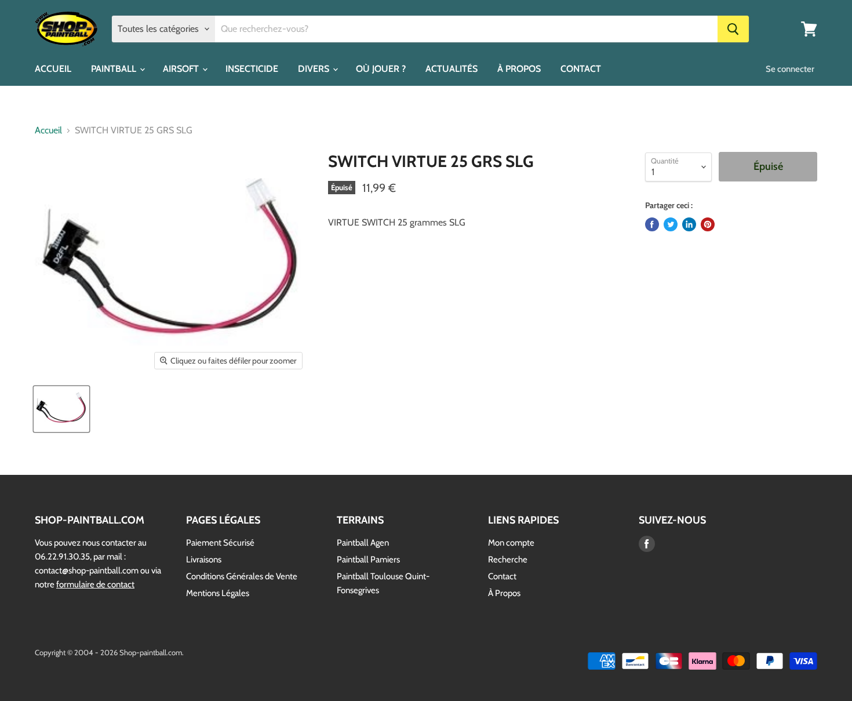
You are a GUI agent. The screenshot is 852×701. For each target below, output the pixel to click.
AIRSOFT (182, 68)
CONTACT (580, 68)
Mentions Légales (217, 593)
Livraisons (203, 559)
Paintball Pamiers (368, 559)
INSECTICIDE (251, 68)
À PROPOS (519, 68)
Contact (502, 576)
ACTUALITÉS (451, 68)
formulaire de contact (95, 584)
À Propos (504, 593)
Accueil (48, 130)
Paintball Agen (363, 542)
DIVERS (315, 68)
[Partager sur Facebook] (652, 224)
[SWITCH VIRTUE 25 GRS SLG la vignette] (61, 409)
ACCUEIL (53, 68)
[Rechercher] (733, 29)
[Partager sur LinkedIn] (689, 224)
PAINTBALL (115, 68)
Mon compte (511, 542)
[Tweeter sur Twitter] (671, 224)
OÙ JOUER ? (381, 68)
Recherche (507, 559)
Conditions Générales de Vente (241, 576)
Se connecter (790, 69)
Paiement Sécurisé (220, 542)
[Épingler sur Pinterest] (708, 224)
